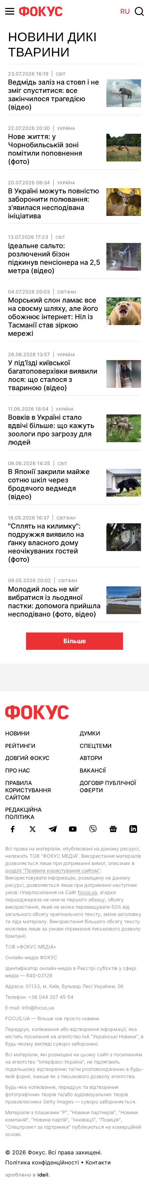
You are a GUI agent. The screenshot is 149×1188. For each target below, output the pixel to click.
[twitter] (32, 829)
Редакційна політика (23, 813)
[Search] (139, 11)
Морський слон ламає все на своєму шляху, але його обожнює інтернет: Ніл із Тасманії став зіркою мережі (53, 317)
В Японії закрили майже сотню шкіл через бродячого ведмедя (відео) (49, 484)
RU (125, 11)
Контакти (98, 1162)
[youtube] (72, 829)
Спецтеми (96, 745)
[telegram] (52, 829)
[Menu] (10, 11)
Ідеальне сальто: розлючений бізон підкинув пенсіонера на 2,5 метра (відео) (54, 258)
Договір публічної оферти (108, 786)
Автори (91, 757)
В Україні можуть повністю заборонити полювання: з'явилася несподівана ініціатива (53, 203)
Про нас (17, 770)
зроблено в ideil (27, 1175)
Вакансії (93, 770)
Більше (74, 641)
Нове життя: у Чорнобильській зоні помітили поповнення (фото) (45, 149)
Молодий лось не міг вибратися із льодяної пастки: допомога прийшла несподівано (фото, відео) (54, 601)
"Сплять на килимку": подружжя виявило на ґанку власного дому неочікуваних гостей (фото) (46, 543)
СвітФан (66, 292)
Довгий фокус (27, 757)
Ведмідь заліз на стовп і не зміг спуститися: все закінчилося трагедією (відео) (53, 94)
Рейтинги (20, 745)
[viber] (93, 829)
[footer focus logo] (37, 712)
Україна (66, 128)
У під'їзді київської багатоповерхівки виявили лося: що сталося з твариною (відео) (52, 375)
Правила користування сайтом (28, 790)
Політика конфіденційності (42, 1162)
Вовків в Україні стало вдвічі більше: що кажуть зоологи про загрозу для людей (51, 429)
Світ (60, 74)
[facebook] (12, 829)
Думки (90, 733)
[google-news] (113, 829)
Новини (17, 733)
